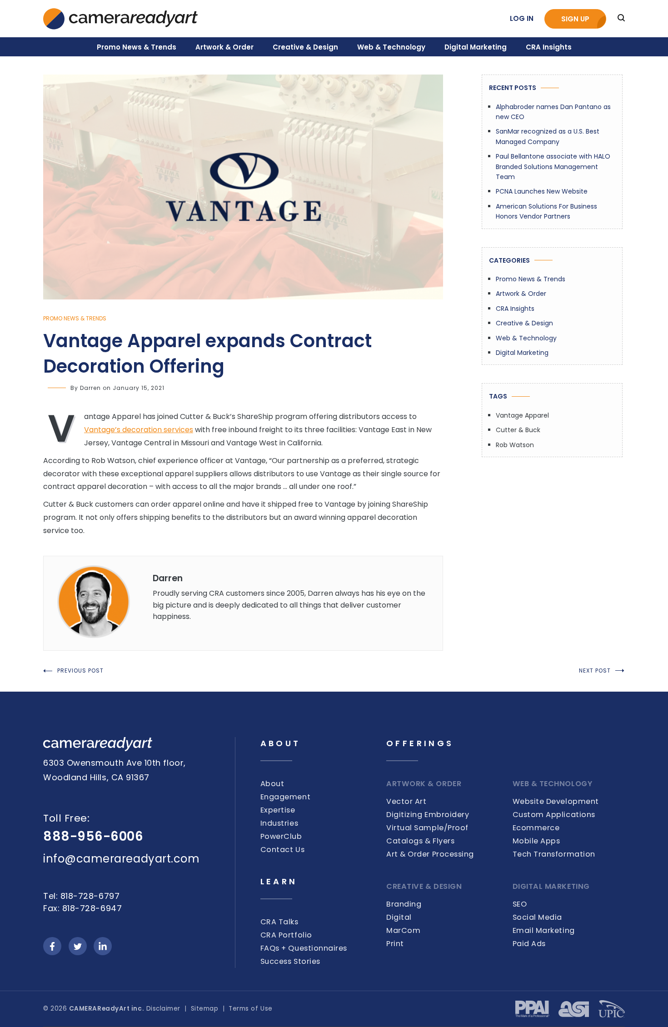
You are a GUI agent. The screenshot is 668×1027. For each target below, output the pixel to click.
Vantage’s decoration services (138, 429)
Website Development (556, 801)
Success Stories (290, 961)
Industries (279, 823)
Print (395, 943)
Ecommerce (536, 828)
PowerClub (281, 836)
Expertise (277, 810)
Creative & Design (305, 47)
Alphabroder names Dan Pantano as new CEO (553, 111)
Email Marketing (544, 930)
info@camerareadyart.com (121, 858)
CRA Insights (549, 47)
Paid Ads (529, 943)
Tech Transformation (554, 854)
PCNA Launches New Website (542, 191)
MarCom (403, 930)
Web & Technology (391, 47)
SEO (520, 904)
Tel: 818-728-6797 (81, 896)
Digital (399, 917)
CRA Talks (279, 922)
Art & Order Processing (430, 854)
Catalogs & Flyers (420, 841)
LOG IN (521, 18)
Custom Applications (554, 814)
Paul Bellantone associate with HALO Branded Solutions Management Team (553, 166)
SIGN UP (575, 19)
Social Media (537, 917)
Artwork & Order (224, 47)
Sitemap (205, 1008)
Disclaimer (163, 1008)
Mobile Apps (536, 841)
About (272, 783)
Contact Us (282, 849)
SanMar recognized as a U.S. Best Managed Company (547, 136)
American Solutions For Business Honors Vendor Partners (546, 211)
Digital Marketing (475, 47)
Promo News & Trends (136, 47)
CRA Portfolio (286, 935)
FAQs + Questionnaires (303, 948)
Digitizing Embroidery (427, 814)
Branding (403, 904)
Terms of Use (250, 1008)
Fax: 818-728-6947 (82, 908)
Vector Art (406, 801)
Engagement (285, 797)
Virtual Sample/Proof (427, 828)
